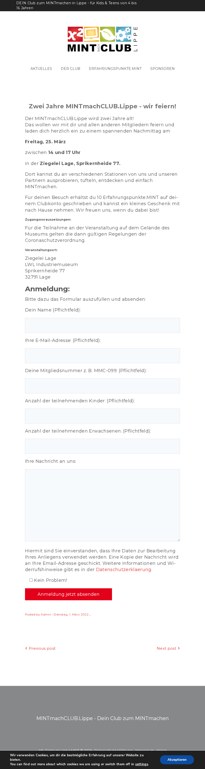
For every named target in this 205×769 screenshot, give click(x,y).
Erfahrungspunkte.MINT (115, 68)
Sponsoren (162, 68)
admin (46, 614)
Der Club (70, 68)
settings (141, 764)
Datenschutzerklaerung (124, 569)
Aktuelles (41, 68)
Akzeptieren (177, 759)
